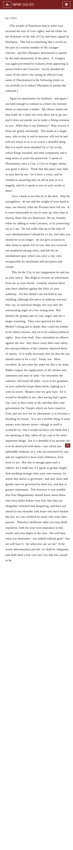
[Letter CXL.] (4, 425)
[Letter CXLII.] (69, 425)
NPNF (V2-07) (23, 4)
